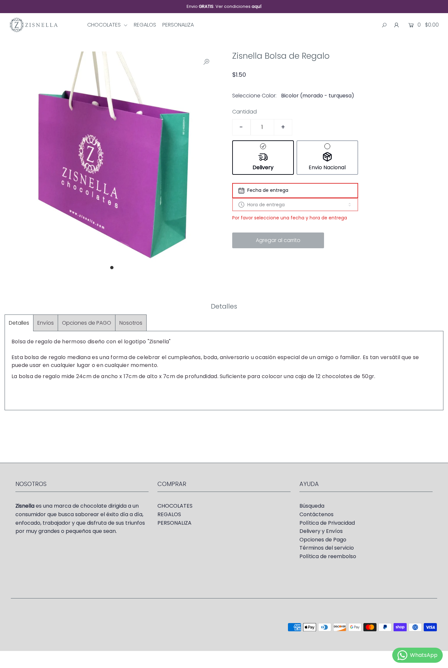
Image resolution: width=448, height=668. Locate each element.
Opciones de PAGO (86, 323)
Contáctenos (316, 514)
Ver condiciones (238, 6)
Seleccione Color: (254, 95)
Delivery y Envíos (321, 531)
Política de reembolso (327, 556)
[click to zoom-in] (206, 62)
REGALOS (145, 25)
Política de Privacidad (327, 523)
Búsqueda (311, 506)
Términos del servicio (326, 548)
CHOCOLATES (104, 25)
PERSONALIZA (178, 25)
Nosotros (130, 323)
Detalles (19, 323)
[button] (263, 157)
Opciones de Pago (322, 539)
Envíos (45, 323)
